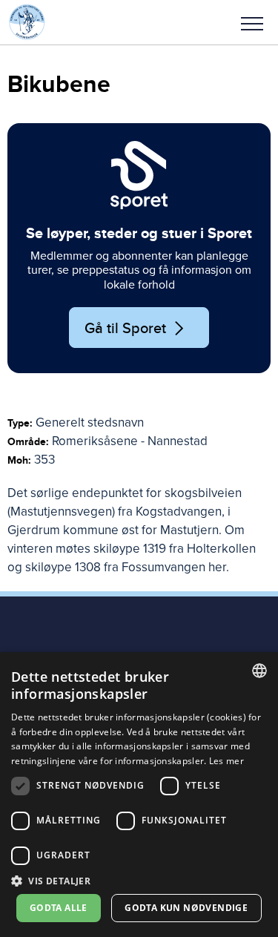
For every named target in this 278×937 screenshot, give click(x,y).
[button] (252, 22)
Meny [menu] (252, 22)
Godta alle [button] (58, 907)
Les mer (226, 760)
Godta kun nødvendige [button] (186, 907)
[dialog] (139, 794)
